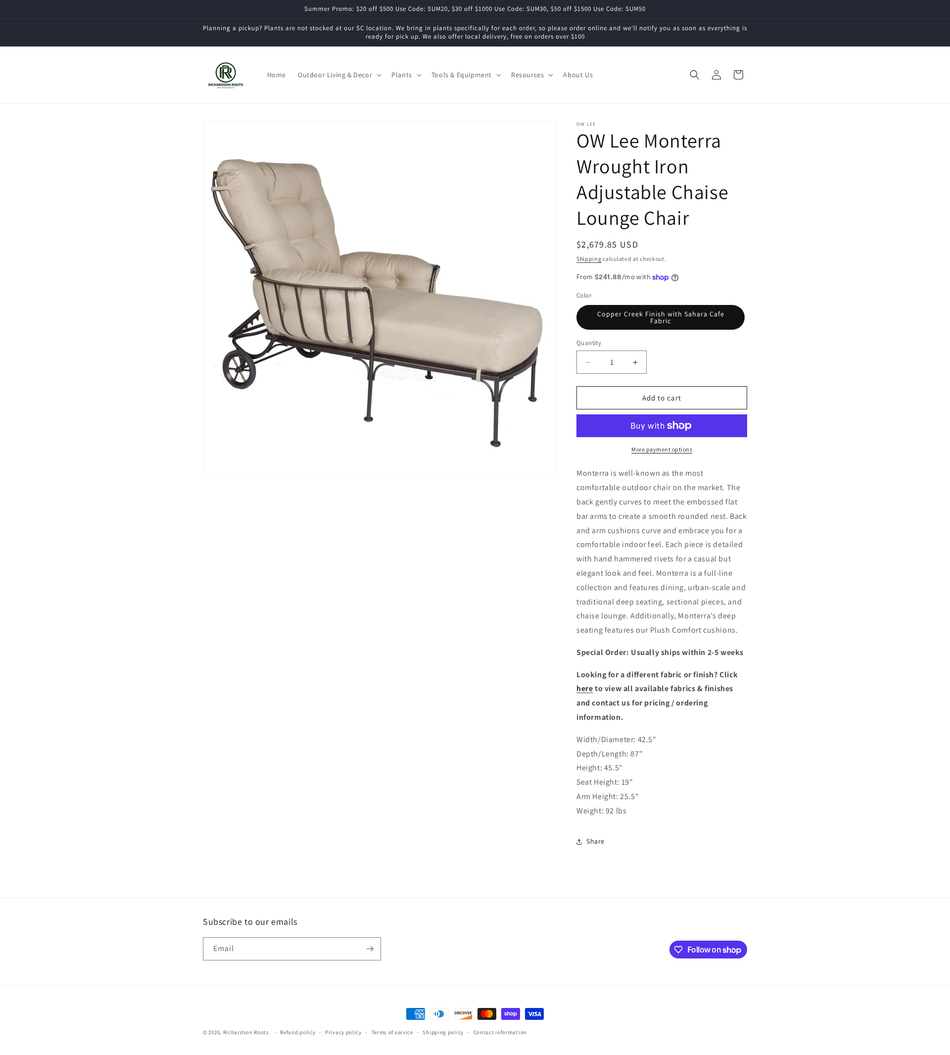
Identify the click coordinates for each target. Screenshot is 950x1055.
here (584, 688)
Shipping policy (443, 1032)
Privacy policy (343, 1032)
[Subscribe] (369, 948)
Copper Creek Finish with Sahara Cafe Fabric (660, 317)
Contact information (500, 1032)
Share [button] (595, 841)
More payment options (661, 449)
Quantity (588, 343)
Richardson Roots (246, 1032)
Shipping (589, 258)
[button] (338, 74)
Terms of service (392, 1032)
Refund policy (297, 1032)
